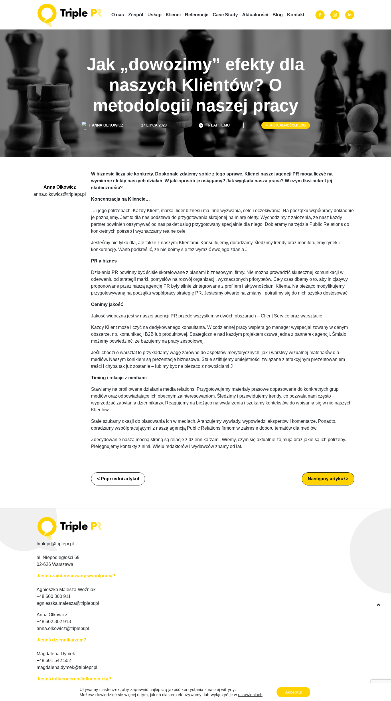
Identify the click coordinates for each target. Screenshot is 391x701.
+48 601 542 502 (54, 660)
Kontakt (295, 14)
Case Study (225, 14)
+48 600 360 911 (54, 596)
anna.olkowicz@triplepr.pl (59, 194)
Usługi (154, 14)
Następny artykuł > (328, 478)
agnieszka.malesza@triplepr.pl (68, 603)
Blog (277, 14)
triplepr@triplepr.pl (55, 543)
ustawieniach (250, 694)
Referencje (196, 14)
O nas (117, 14)
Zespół (135, 14)
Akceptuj (293, 692)
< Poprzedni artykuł (118, 478)
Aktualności (255, 14)
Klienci (173, 14)
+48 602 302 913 (54, 621)
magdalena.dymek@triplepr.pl (67, 667)
